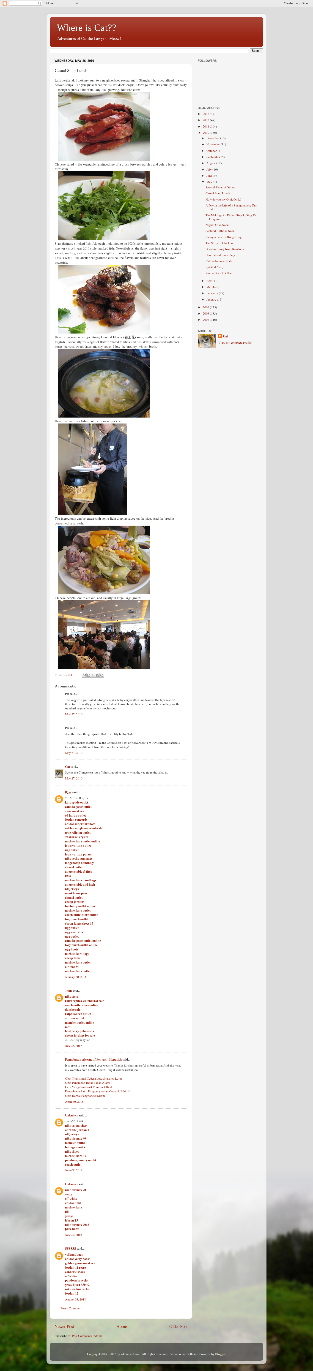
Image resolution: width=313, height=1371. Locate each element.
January (211, 299)
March (210, 287)
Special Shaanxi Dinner (221, 187)
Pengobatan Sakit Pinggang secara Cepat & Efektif (97, 1091)
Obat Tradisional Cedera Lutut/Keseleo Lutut (93, 1078)
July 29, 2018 (73, 1235)
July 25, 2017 (73, 1046)
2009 (206, 307)
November (213, 144)
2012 (206, 120)
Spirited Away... (216, 267)
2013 (206, 114)
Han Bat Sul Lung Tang (220, 255)
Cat (67, 766)
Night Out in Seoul (218, 225)
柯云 (68, 792)
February (212, 293)
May (209, 182)
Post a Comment (70, 1308)
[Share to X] (93, 675)
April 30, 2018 (74, 1102)
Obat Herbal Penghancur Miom (85, 1096)
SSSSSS (70, 1248)
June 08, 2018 (73, 1170)
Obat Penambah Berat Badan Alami (87, 1083)
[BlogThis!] (88, 675)
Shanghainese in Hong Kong (224, 237)
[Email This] (84, 675)
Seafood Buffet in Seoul (221, 231)
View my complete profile (235, 342)
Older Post (178, 1326)
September (213, 157)
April (210, 281)
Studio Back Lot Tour (219, 273)
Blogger (220, 1354)
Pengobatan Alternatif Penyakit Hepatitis (93, 1059)
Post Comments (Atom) (87, 1336)
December (213, 138)
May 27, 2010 (73, 714)
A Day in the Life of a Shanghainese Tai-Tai (231, 207)
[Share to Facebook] (97, 675)
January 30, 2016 (76, 977)
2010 (206, 132)
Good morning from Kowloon (225, 249)
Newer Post (64, 1326)
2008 (206, 313)
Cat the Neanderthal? (219, 261)
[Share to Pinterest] (101, 675)
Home (121, 1326)
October (211, 151)
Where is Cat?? (86, 27)
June (209, 176)
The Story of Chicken (219, 243)
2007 (206, 320)
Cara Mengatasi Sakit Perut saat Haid (88, 1087)
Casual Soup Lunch (218, 193)
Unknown (71, 1115)
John (68, 990)
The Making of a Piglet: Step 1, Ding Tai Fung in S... (231, 217)
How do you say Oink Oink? (223, 199)
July (209, 169)
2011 (206, 126)
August (211, 163)
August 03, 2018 (75, 1299)
